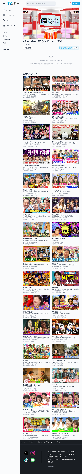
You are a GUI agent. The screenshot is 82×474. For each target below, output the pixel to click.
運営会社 (50, 462)
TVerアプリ (61, 452)
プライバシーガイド (54, 459)
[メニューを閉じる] (4, 3)
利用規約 (50, 457)
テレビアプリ (71, 452)
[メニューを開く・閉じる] (69, 3)
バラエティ (31, 442)
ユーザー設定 (70, 454)
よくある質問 (52, 452)
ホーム (23, 442)
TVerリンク (51, 454)
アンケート (60, 454)
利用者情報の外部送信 (68, 459)
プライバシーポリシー (61, 457)
